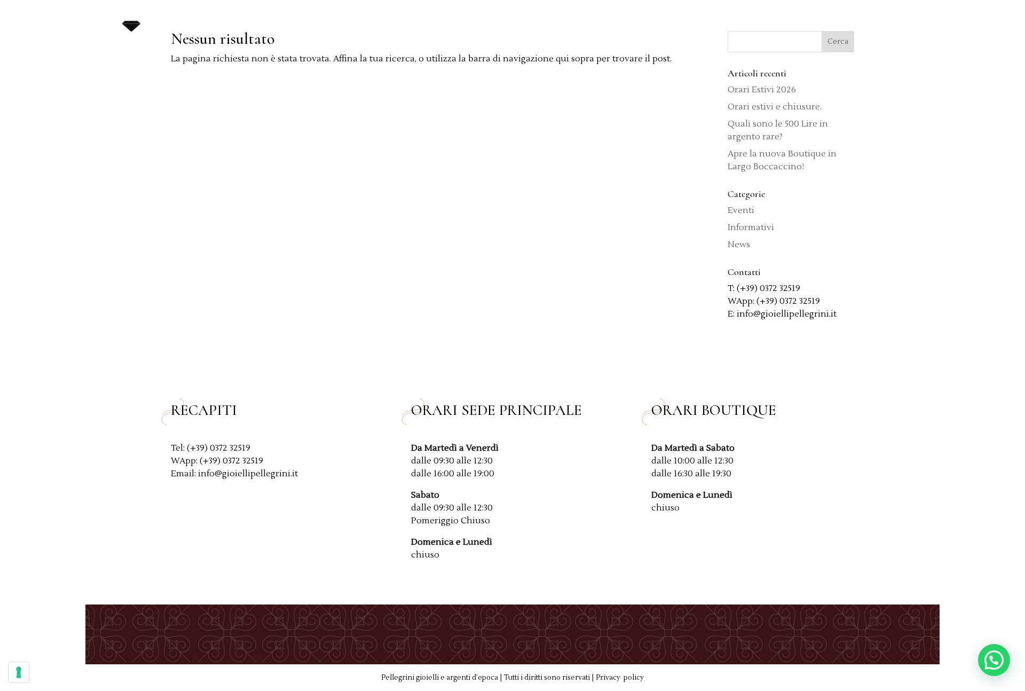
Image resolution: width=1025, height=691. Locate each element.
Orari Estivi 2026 (762, 89)
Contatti (893, 23)
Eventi (741, 210)
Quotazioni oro (661, 23)
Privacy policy (620, 677)
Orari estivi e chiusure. (775, 106)
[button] (994, 660)
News (848, 23)
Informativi (751, 227)
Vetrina (728, 23)
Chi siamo (588, 23)
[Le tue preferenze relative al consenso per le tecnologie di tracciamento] (19, 672)
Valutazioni (795, 23)
